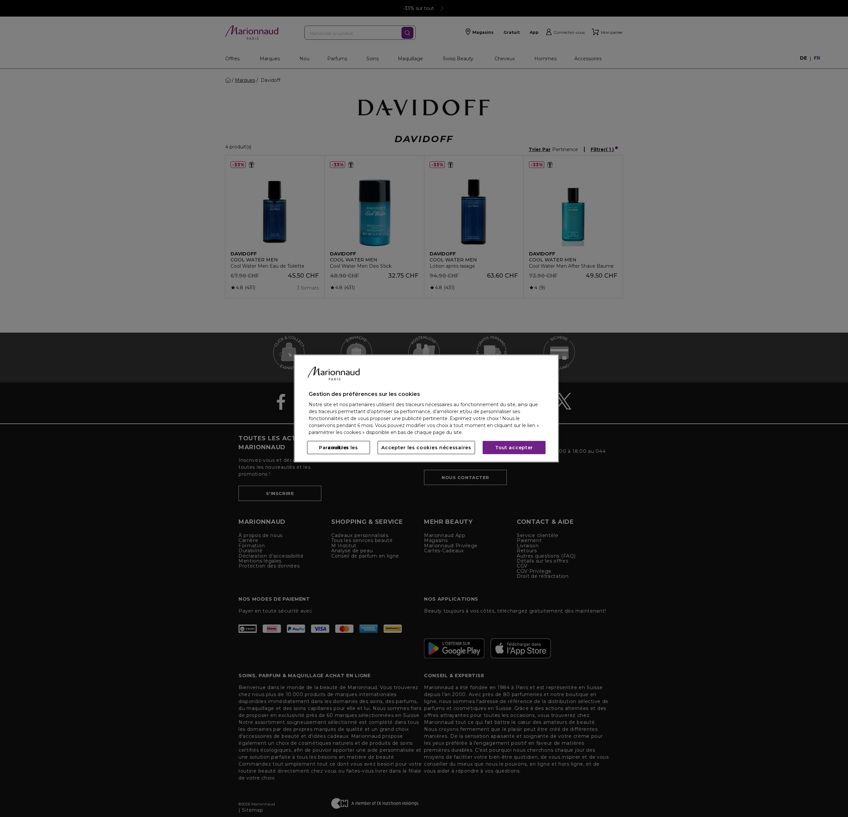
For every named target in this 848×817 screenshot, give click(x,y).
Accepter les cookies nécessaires (426, 448)
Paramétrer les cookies (338, 448)
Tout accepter (514, 448)
